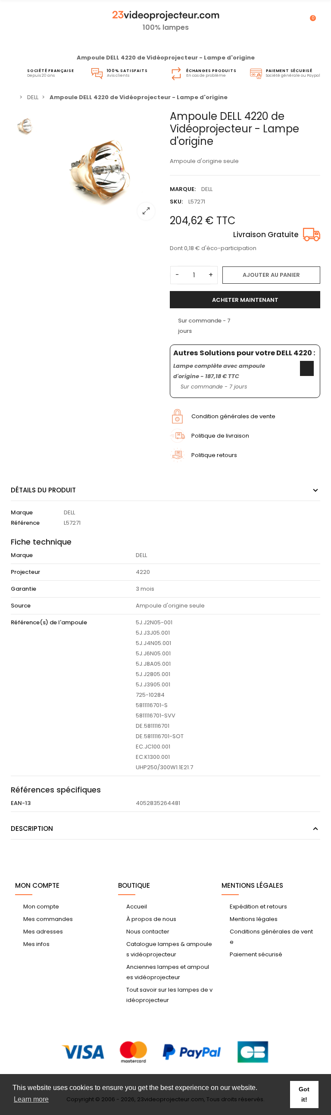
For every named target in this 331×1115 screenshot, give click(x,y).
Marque (22, 512)
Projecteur (25, 572)
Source (21, 605)
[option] (103, 168)
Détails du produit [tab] (43, 490)
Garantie (23, 589)
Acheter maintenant (245, 300)
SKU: (176, 201)
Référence (25, 523)
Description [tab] (32, 828)
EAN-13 (21, 803)
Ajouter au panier (271, 275)
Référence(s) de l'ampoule (49, 622)
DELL (206, 189)
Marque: (183, 189)
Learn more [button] (31, 1099)
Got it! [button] (304, 1094)
